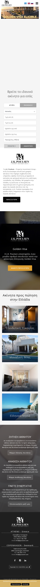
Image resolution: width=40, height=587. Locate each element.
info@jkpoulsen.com (22, 540)
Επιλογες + (12, 146)
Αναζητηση (28, 146)
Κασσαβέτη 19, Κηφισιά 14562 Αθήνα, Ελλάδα (20, 536)
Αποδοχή (25, 584)
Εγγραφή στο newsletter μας (19, 567)
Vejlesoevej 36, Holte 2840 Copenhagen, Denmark (20, 550)
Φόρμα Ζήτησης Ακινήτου (20, 453)
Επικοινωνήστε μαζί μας (20, 504)
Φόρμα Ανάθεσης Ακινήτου (20, 477)
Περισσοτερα (11, 199)
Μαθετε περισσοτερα (20, 268)
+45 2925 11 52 (21, 552)
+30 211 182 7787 (21, 539)
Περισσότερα (16, 584)
